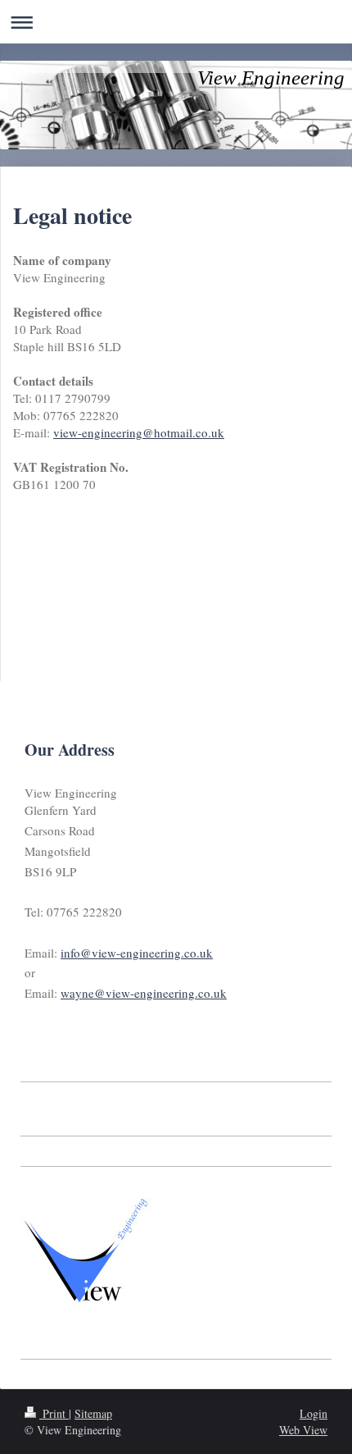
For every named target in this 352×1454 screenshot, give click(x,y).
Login (313, 1413)
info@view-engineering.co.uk (137, 952)
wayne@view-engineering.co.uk (144, 993)
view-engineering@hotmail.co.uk (138, 432)
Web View (303, 1430)
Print (54, 1413)
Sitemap (93, 1413)
